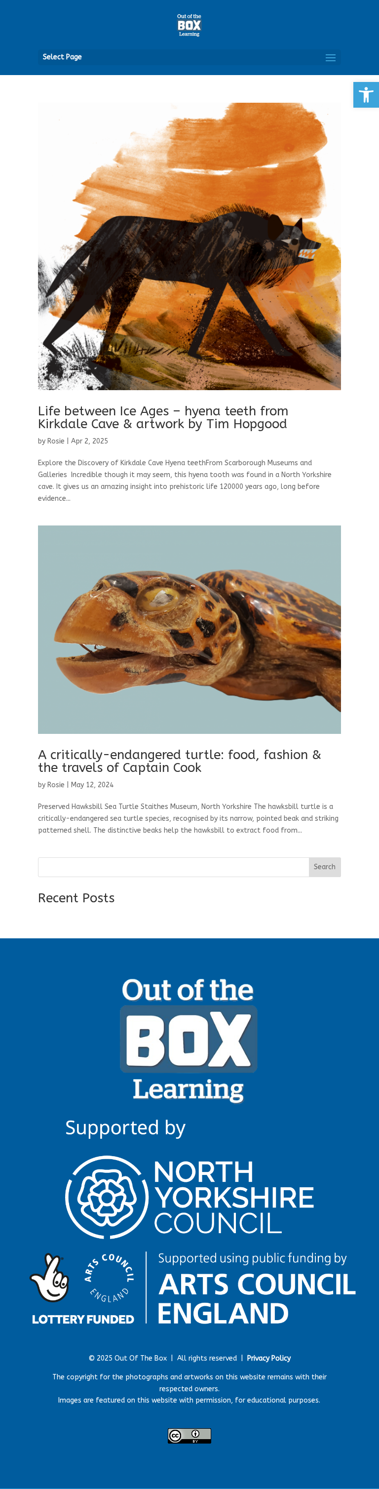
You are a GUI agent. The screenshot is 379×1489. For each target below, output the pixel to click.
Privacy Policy (269, 1358)
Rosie (56, 441)
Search (325, 867)
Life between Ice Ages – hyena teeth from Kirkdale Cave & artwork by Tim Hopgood (163, 417)
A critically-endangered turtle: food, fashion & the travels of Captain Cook (179, 761)
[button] (366, 95)
